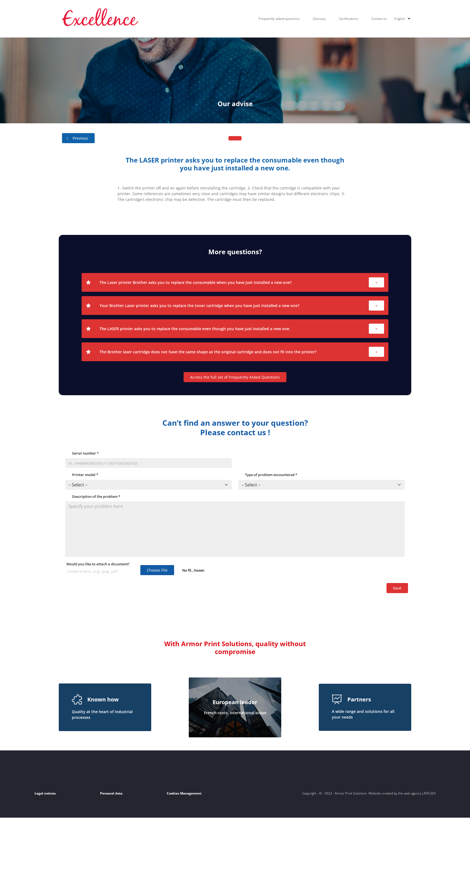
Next (397, 588)
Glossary (319, 18)
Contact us (379, 18)
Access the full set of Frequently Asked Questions (235, 377)
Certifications (348, 18)
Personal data (111, 793)
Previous (80, 138)
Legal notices (45, 793)
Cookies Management (184, 793)
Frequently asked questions (279, 18)
